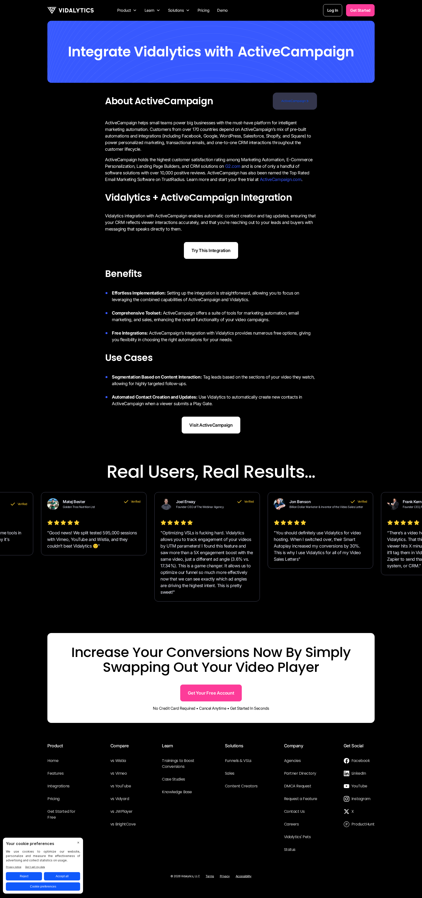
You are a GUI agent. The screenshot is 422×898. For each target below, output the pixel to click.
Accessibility (244, 876)
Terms (210, 876)
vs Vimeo (118, 773)
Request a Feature (300, 799)
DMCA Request (297, 786)
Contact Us (294, 811)
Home (52, 760)
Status (289, 849)
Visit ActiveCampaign (210, 425)
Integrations (58, 786)
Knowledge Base (177, 792)
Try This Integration (211, 250)
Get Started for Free (61, 814)
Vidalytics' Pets (297, 837)
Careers (291, 824)
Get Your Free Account (211, 693)
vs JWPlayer (121, 811)
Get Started (360, 10)
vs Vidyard (119, 799)
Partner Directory (300, 773)
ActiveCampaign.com (281, 179)
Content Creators (241, 786)
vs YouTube (120, 786)
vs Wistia (118, 760)
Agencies (292, 760)
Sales (229, 773)
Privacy (225, 876)
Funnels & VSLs (238, 760)
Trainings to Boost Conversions (178, 763)
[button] (127, 10)
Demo (222, 10)
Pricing (204, 10)
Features (55, 773)
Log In (332, 10)
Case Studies (173, 779)
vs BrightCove (123, 824)
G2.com (233, 166)
